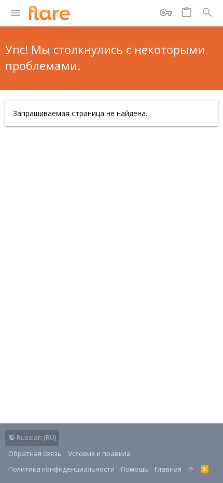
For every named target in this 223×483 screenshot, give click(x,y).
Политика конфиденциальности (61, 469)
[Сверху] (191, 469)
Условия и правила (99, 453)
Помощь (134, 469)
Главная (168, 469)
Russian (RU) (35, 437)
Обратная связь (35, 453)
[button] (15, 13)
